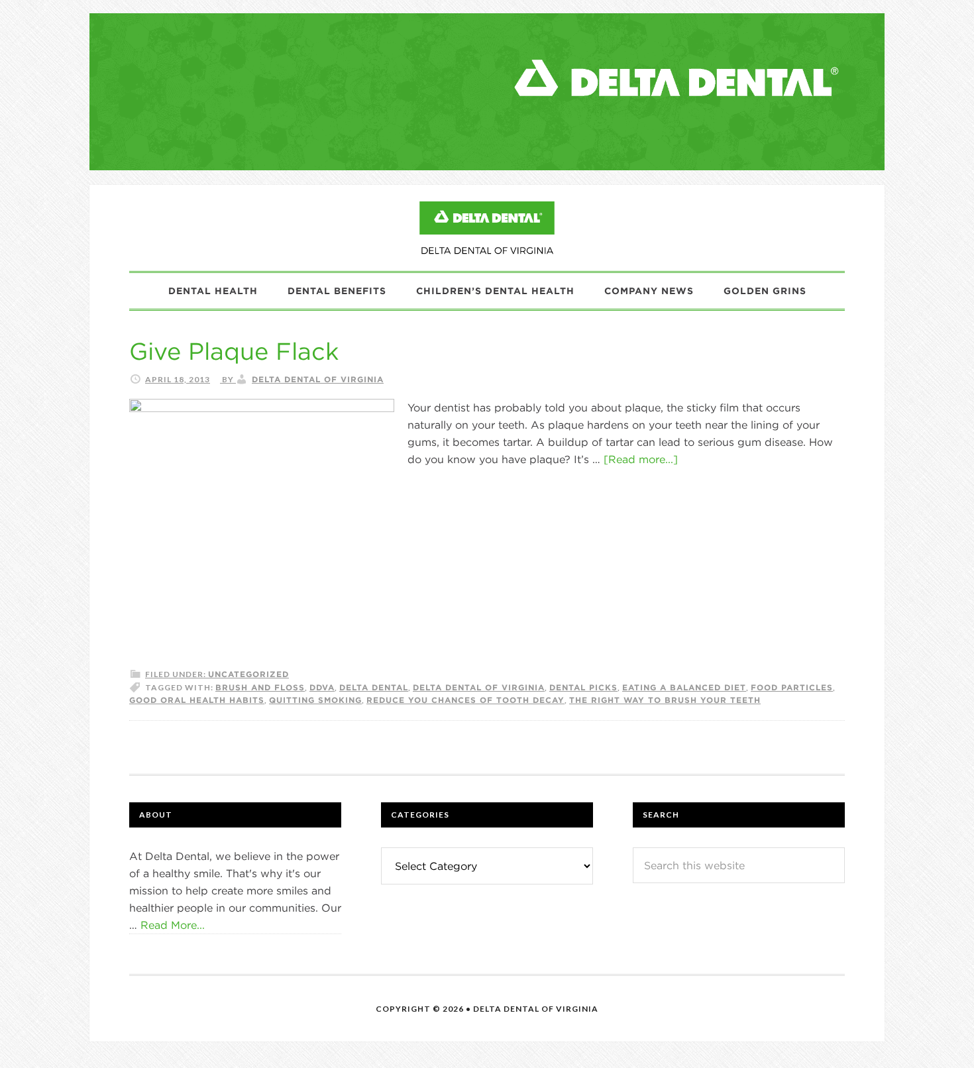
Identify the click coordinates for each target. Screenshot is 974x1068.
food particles (792, 687)
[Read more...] (641, 459)
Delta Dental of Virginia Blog (487, 227)
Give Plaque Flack (234, 351)
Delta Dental (373, 687)
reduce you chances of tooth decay (465, 699)
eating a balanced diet (684, 687)
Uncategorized (248, 673)
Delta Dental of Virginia (479, 687)
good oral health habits (196, 699)
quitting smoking (315, 699)
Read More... (172, 925)
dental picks (583, 687)
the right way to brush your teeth (665, 699)
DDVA (322, 687)
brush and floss (260, 687)
